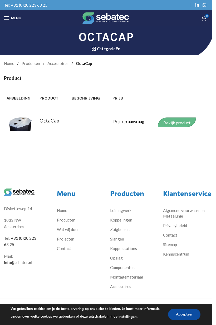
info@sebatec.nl (18, 262)
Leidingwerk (120, 210)
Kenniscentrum (176, 254)
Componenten (122, 267)
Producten (31, 63)
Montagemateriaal (126, 277)
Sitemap (170, 244)
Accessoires (57, 63)
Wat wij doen (68, 229)
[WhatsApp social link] (204, 5)
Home (9, 63)
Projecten (65, 239)
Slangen (117, 239)
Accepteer (184, 314)
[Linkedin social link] (197, 5)
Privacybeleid (175, 225)
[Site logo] (106, 17)
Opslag (116, 258)
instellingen (128, 316)
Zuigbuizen (120, 229)
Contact (64, 248)
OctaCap (49, 121)
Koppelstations (123, 248)
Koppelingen (121, 220)
